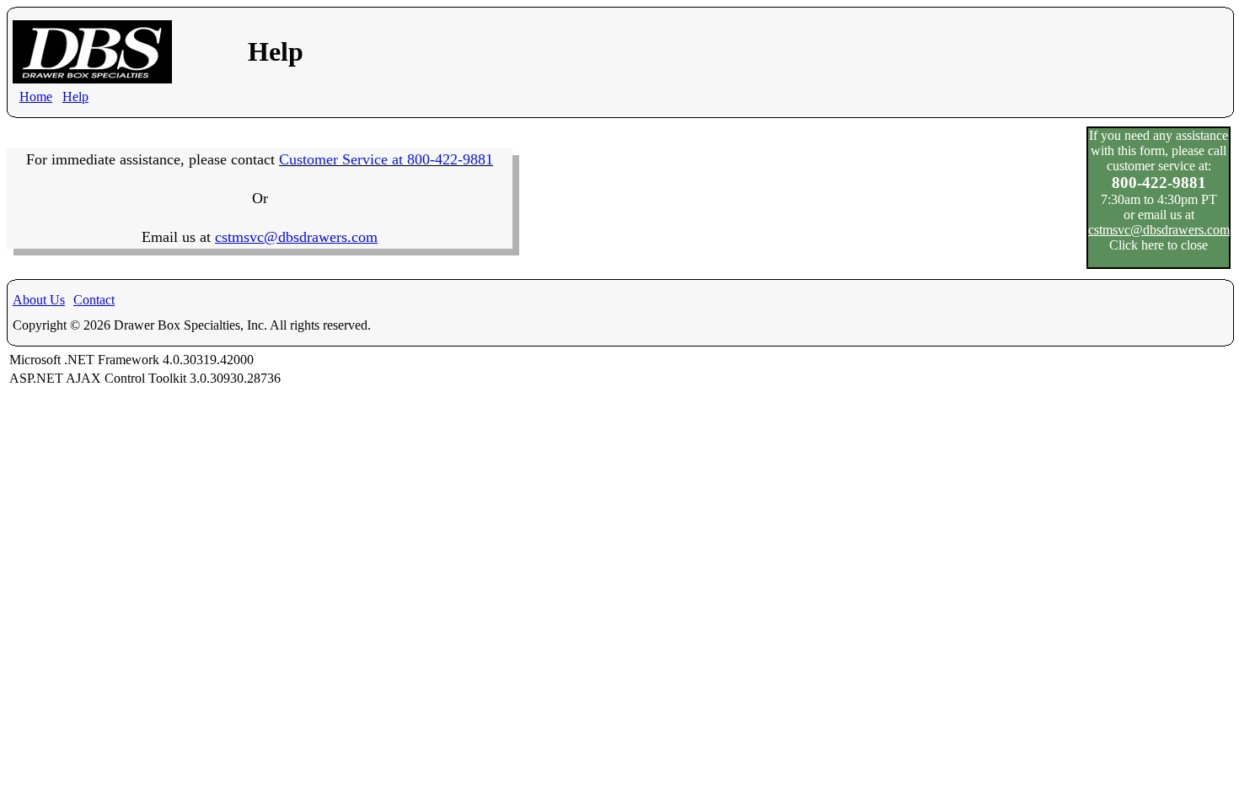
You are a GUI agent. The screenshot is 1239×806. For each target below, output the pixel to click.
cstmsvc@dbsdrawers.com (1159, 230)
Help (75, 96)
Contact (94, 300)
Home (35, 96)
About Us (39, 300)
